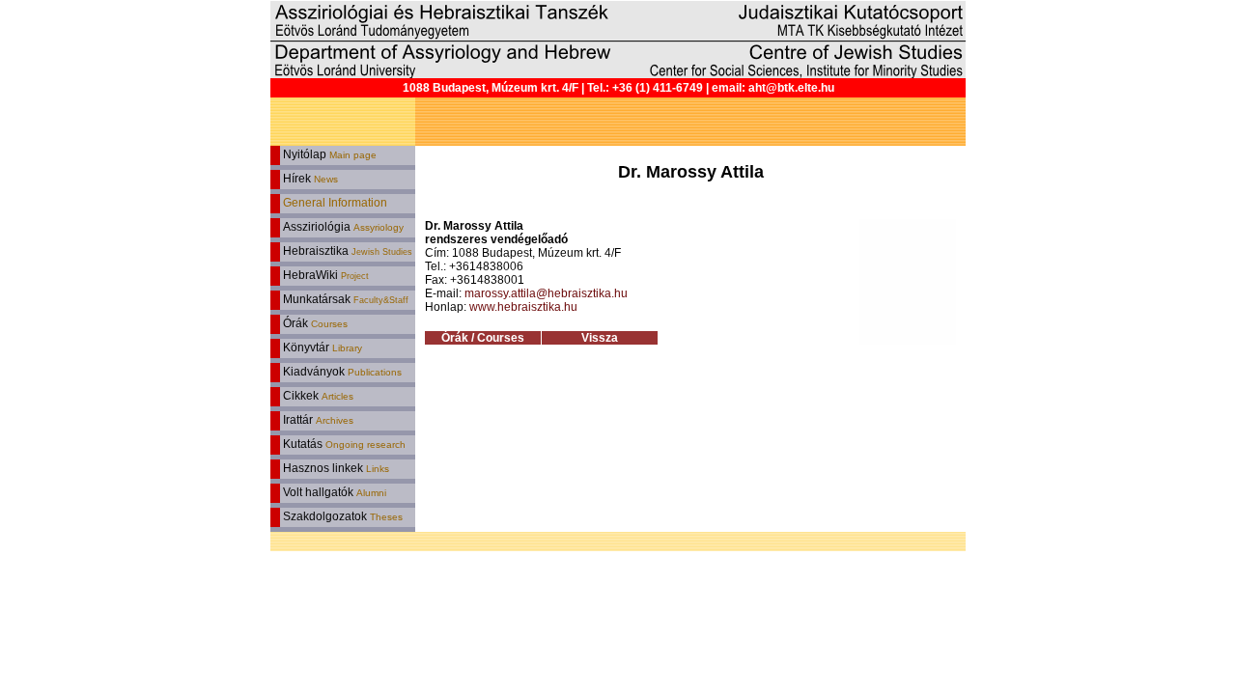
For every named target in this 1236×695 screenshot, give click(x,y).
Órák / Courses (482, 338)
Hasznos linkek (334, 468)
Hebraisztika (346, 251)
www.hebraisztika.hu (523, 307)
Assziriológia (342, 227)
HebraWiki (324, 275)
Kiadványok (341, 371)
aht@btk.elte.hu (791, 88)
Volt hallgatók (333, 492)
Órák (314, 323)
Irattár (316, 420)
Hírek (309, 178)
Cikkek (316, 396)
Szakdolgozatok (341, 516)
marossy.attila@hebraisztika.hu (546, 293)
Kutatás (343, 444)
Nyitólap (328, 154)
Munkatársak (344, 299)
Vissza (599, 338)
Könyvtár (321, 347)
